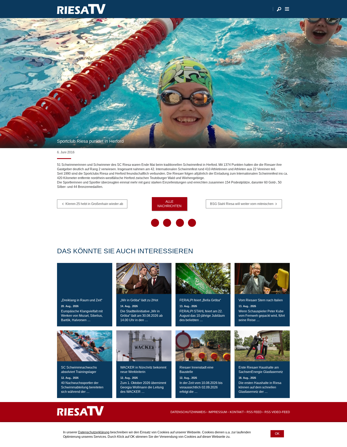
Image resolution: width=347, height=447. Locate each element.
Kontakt (237, 412)
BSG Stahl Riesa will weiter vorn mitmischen (242, 204)
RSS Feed (254, 412)
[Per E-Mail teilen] (192, 223)
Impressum (217, 412)
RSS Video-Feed (277, 412)
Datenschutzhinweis (188, 412)
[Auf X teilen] (167, 223)
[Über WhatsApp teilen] (180, 223)
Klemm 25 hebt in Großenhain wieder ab (94, 204)
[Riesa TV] (81, 9)
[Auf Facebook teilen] (155, 223)
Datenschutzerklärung (93, 432)
